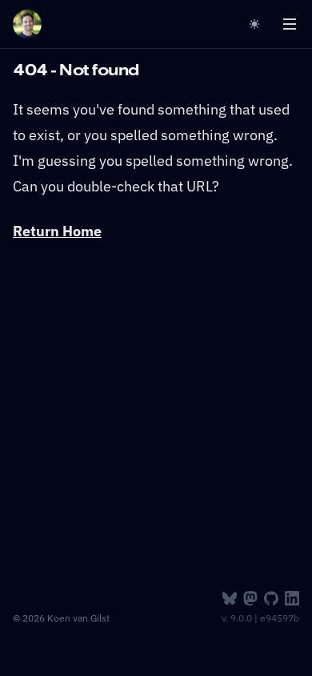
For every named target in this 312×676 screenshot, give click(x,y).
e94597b (279, 618)
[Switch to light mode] (257, 24)
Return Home (57, 231)
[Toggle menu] (289, 24)
